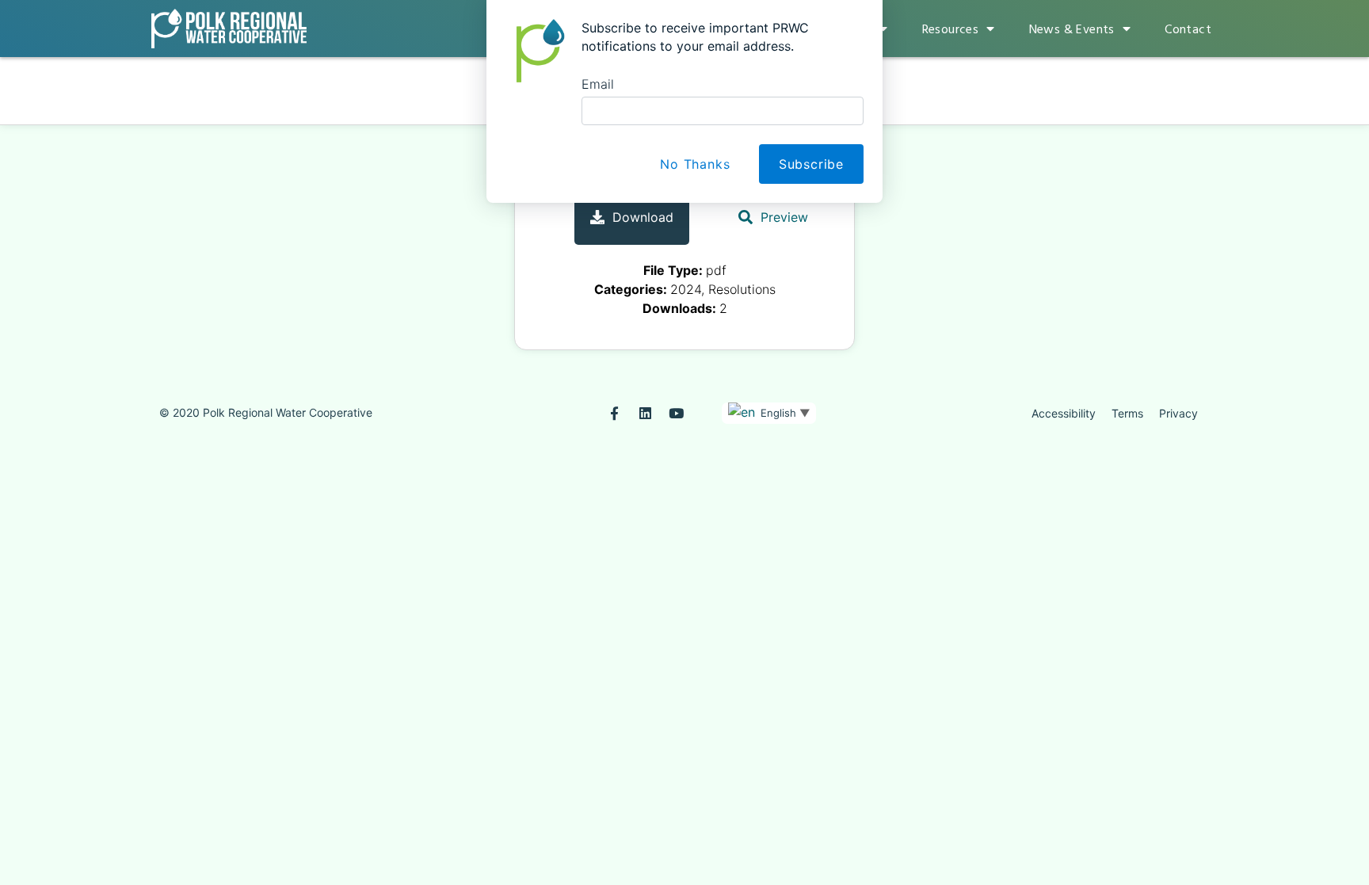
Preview (784, 217)
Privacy (1178, 413)
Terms (1127, 413)
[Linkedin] (645, 413)
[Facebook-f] (614, 413)
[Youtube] (676, 413)
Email (598, 84)
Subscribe (811, 164)
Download (642, 217)
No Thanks (695, 164)
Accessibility (1064, 413)
